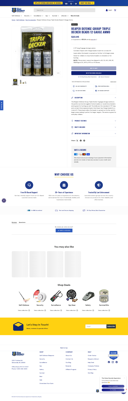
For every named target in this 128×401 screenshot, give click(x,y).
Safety (88, 305)
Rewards (68, 366)
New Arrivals (75, 16)
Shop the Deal (86, 3)
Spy (41, 366)
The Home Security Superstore (23, 396)
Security (40, 305)
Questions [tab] (22, 223)
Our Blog (68, 362)
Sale (41, 380)
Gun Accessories (31, 20)
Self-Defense (20, 20)
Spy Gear (72, 305)
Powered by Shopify (37, 396)
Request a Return (93, 359)
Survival (42, 373)
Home (13, 20)
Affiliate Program (71, 369)
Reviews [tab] (14, 223)
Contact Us (69, 359)
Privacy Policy (92, 369)
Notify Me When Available (94, 73)
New (41, 376)
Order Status (92, 355)
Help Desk (91, 362)
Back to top (64, 348)
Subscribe (111, 326)
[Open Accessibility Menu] (4, 200)
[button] (93, 39)
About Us (69, 355)
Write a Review (65, 230)
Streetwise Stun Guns (46, 383)
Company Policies (93, 366)
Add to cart (94, 68)
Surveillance (56, 305)
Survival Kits (104, 305)
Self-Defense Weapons (47, 355)
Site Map (90, 373)
